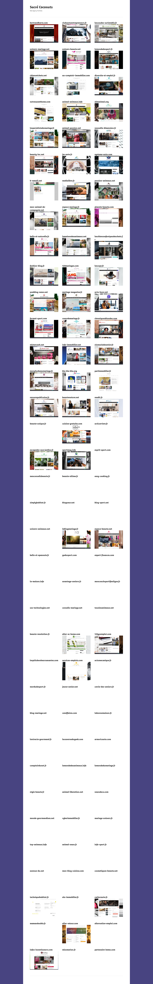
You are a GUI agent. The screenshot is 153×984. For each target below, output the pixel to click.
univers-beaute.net (71, 49)
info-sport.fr (101, 844)
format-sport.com (38, 318)
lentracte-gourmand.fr (41, 739)
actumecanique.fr (103, 660)
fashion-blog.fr (37, 265)
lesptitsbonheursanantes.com (44, 660)
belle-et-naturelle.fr (39, 236)
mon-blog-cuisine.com (73, 870)
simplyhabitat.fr (38, 502)
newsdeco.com (101, 791)
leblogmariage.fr (70, 528)
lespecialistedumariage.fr (42, 128)
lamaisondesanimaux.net (74, 236)
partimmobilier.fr (103, 371)
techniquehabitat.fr (39, 897)
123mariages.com (70, 265)
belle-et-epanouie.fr (39, 555)
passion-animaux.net (105, 180)
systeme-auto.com (103, 154)
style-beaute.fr (37, 791)
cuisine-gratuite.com (72, 423)
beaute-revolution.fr (40, 634)
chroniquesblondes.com (106, 318)
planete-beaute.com (104, 206)
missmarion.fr (69, 949)
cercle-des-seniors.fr (104, 686)
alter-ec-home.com (71, 634)
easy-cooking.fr (102, 476)
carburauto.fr (101, 897)
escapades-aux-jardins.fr (41, 449)
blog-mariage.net (38, 713)
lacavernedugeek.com (72, 739)
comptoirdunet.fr (38, 765)
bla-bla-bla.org (69, 371)
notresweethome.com (40, 101)
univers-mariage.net (39, 49)
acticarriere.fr (101, 423)
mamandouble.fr (38, 923)
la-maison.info (37, 581)
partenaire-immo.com (105, 949)
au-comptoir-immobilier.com (76, 75)
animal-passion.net (71, 128)
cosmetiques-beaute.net (106, 870)
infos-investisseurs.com (41, 949)
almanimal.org (102, 101)
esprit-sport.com (103, 449)
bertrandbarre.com (39, 22)
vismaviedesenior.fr (104, 344)
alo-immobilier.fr (70, 897)
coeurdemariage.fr (71, 318)
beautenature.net (70, 397)
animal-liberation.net (72, 791)
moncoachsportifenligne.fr (107, 581)
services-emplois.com (72, 660)
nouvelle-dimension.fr (105, 128)
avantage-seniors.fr (71, 581)
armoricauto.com (103, 739)
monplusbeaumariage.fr (41, 371)
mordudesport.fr (38, 686)
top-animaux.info (38, 844)
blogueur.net (68, 502)
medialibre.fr (68, 180)
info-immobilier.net (71, 344)
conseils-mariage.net (72, 607)
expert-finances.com (104, 555)
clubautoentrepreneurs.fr (74, 22)
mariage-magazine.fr (72, 292)
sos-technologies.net (40, 607)
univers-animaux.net (40, 528)
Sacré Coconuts (41, 7)
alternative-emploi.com (106, 923)
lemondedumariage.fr (105, 765)
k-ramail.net (36, 180)
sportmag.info (69, 449)
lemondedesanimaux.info (74, 765)
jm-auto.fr (67, 154)
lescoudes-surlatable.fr (106, 22)
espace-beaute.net (103, 528)
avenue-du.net (37, 870)
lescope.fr (99, 265)
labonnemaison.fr (103, 713)
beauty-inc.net (37, 154)
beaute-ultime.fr (70, 476)
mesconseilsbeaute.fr (40, 476)
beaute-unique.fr (38, 423)
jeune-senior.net (70, 686)
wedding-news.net (39, 292)
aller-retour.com (70, 923)
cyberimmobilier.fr (71, 818)
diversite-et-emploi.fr (105, 75)
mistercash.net (37, 344)
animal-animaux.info (72, 101)
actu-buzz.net (101, 292)
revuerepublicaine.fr (39, 397)
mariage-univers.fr (104, 818)
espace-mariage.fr (70, 206)
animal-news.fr (69, 844)
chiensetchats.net (38, 75)
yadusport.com (69, 555)
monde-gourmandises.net (42, 818)
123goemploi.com (103, 634)
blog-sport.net (102, 502)
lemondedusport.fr (104, 49)
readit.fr (99, 397)
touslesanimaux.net (104, 607)
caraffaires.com (69, 713)
